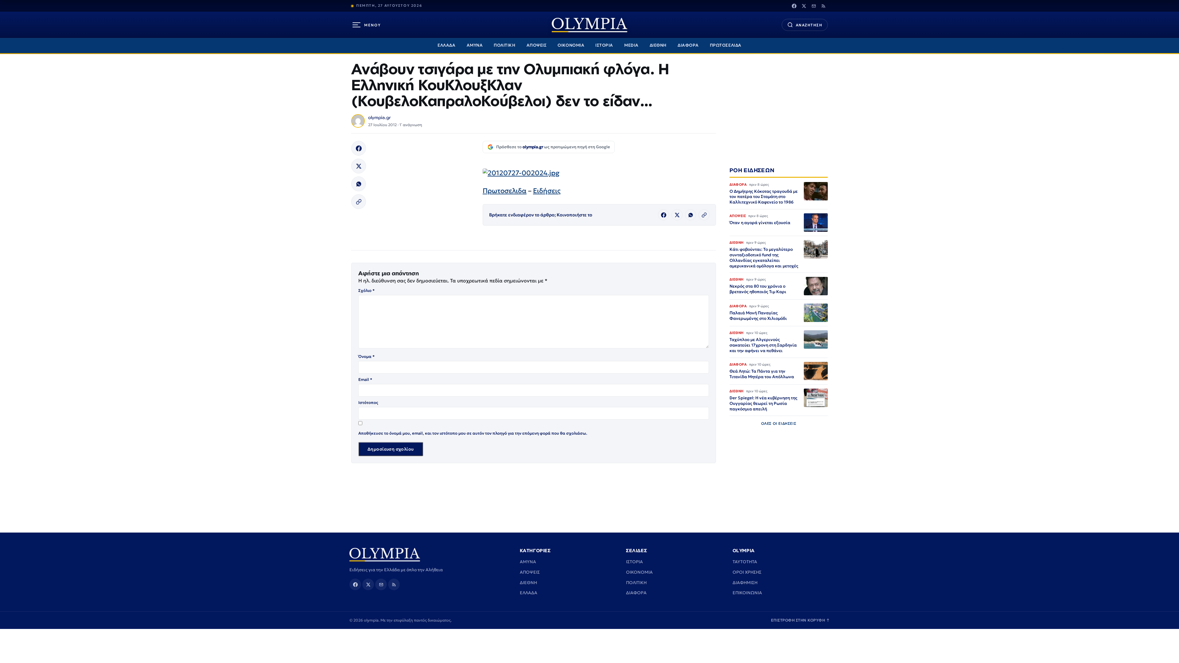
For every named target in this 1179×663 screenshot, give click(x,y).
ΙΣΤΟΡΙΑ (604, 45)
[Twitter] (804, 6)
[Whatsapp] (358, 183)
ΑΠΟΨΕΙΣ (537, 45)
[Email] (813, 6)
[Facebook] (794, 6)
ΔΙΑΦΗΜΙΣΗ (745, 582)
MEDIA (631, 45)
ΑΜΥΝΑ (475, 45)
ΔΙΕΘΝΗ (658, 45)
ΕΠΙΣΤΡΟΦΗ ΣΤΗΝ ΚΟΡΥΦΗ (800, 620)
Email (365, 379)
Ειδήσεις (547, 191)
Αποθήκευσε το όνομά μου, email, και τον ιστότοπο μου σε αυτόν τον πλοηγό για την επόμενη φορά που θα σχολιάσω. (472, 433)
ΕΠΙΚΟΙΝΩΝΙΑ (747, 592)
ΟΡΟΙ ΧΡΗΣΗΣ (747, 572)
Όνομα (366, 356)
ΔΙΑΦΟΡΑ (688, 45)
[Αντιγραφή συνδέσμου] (358, 201)
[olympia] (589, 25)
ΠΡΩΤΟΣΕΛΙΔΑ (725, 45)
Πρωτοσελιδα (505, 191)
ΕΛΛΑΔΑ (446, 45)
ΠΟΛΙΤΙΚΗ (504, 45)
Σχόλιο (366, 290)
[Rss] (823, 6)
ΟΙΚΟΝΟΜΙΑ (571, 45)
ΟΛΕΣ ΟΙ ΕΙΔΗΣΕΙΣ (778, 423)
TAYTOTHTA (745, 561)
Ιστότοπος (368, 402)
